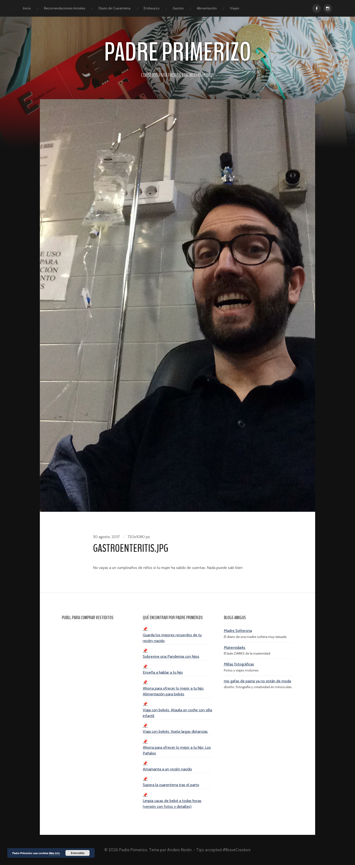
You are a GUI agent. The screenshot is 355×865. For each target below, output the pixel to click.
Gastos (178, 8)
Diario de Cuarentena (115, 8)
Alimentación (207, 8)
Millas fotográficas (239, 664)
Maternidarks (234, 647)
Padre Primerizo (177, 52)
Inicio (27, 8)
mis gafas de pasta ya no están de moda (257, 681)
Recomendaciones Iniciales (64, 8)
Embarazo (152, 8)
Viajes (234, 8)
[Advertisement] (96, 697)
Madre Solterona (238, 630)
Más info (54, 853)
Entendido (78, 853)
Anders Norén (179, 849)
